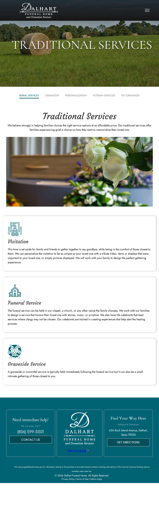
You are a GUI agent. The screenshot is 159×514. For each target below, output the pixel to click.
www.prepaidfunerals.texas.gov (30, 467)
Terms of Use (82, 479)
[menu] (147, 10)
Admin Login (96, 479)
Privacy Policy (68, 479)
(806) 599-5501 (30, 432)
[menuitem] (29, 96)
